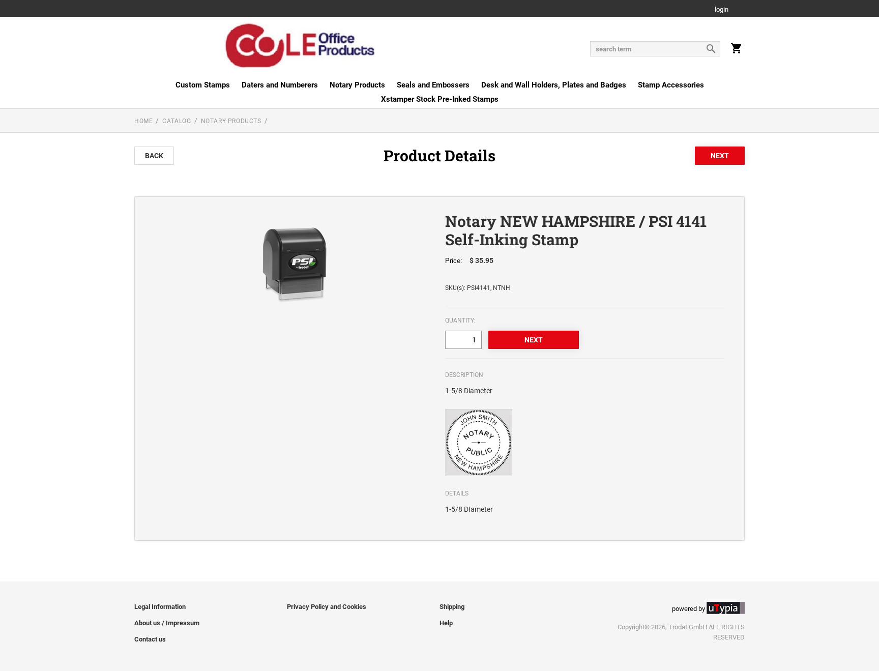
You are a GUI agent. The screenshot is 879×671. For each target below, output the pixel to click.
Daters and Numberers (280, 85)
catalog (176, 121)
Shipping (452, 606)
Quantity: (460, 320)
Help (446, 623)
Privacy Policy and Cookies (326, 606)
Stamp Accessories (671, 85)
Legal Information (160, 606)
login (721, 10)
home (143, 121)
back (154, 156)
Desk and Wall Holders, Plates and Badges (553, 85)
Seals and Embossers (433, 85)
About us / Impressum (166, 623)
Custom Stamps (202, 85)
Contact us (150, 639)
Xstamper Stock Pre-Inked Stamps (440, 99)
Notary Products (357, 85)
